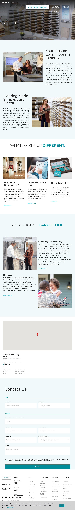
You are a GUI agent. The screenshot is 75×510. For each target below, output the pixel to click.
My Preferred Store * (43, 436)
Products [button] (5, 7)
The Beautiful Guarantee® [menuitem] (55, 490)
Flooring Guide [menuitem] (56, 487)
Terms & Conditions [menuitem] (66, 494)
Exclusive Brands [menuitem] (54, 500)
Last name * (41, 401)
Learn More (7, 205)
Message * (7, 445)
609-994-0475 (14, 2)
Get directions (16, 362)
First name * (8, 401)
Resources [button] (15, 7)
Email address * (42, 427)
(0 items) (56, 11)
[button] (51, 11)
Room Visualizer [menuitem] (42, 482)
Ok (62, 505)
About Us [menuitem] (65, 481)
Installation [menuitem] (55, 496)
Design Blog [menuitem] (43, 497)
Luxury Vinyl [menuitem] (32, 484)
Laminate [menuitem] (31, 492)
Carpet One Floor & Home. (13, 500)
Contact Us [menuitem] (66, 491)
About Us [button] (5, 11)
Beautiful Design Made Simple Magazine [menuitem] (43, 492)
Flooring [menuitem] (31, 481)
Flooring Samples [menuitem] (42, 486)
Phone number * (9, 427)
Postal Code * (8, 436)
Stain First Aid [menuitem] (55, 484)
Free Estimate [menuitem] (32, 498)
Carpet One (6, 16)
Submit (37, 466)
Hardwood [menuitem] (31, 487)
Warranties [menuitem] (55, 494)
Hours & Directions (55, 7)
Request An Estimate (66, 7)
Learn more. (10, 507)
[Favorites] (54, 11)
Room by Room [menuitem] (67, 484)
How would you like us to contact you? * (15, 418)
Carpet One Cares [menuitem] (66, 487)
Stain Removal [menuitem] (55, 481)
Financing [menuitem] (31, 500)
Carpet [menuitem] (30, 489)
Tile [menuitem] (30, 495)
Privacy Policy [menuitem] (67, 498)
